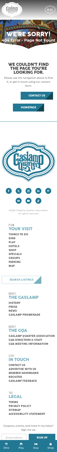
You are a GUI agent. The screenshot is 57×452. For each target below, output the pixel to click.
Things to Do (18, 234)
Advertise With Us (22, 369)
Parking (15, 262)
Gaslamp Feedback (23, 381)
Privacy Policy (20, 406)
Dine (12, 238)
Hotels (14, 246)
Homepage (28, 107)
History (15, 303)
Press (13, 307)
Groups (14, 258)
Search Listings (22, 280)
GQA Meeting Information (28, 344)
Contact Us (37, 95)
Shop (12, 250)
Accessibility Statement (27, 414)
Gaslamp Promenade (24, 315)
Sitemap (15, 410)
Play (12, 242)
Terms (13, 402)
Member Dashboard (24, 373)
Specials (15, 254)
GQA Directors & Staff (25, 340)
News (13, 311)
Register (15, 377)
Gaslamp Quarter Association (32, 336)
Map (12, 266)
